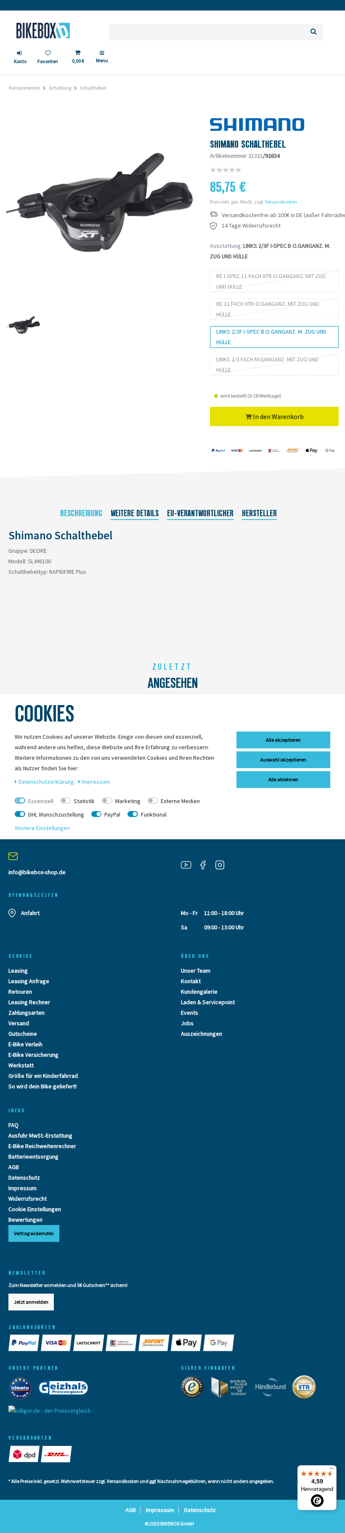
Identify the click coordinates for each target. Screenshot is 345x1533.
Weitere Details (135, 513)
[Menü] (331, 1470)
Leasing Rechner (29, 1002)
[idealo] (22, 1390)
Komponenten (24, 88)
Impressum (22, 1188)
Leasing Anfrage (28, 981)
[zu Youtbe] (189, 864)
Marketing (128, 801)
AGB (13, 1167)
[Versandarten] (24, 1453)
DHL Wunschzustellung (56, 814)
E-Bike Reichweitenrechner (42, 1146)
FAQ (13, 1125)
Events (189, 1012)
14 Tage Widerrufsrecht (251, 225)
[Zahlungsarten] (24, 1342)
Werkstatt (21, 1065)
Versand (18, 1023)
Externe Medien (180, 801)
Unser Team (195, 970)
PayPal (112, 814)
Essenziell (40, 801)
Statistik (84, 801)
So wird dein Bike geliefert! (42, 1086)
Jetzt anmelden (31, 1302)
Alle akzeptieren (283, 740)
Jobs (187, 1023)
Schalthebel (93, 88)
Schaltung (60, 88)
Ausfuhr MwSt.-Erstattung (40, 1135)
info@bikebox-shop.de (37, 872)
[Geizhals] (65, 1390)
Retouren (20, 991)
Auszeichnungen (201, 1033)
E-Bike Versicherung (33, 1054)
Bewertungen (25, 1219)
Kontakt (191, 981)
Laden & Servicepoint (208, 1002)
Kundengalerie (199, 991)
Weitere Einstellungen (42, 828)
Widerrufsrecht (27, 1198)
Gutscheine (22, 1033)
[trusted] (195, 1389)
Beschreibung (81, 513)
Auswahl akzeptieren (283, 759)
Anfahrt (30, 913)
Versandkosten (281, 202)
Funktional (154, 814)
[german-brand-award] (232, 1389)
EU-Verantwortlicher (200, 513)
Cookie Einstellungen (34, 1209)
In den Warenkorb (278, 416)
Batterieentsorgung (33, 1156)
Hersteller (259, 513)
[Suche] (313, 32)
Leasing (18, 970)
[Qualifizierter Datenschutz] (306, 1389)
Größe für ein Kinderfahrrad (43, 1075)
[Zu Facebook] (206, 864)
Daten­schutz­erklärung (47, 781)
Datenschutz (24, 1177)
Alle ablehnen (283, 779)
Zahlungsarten (26, 1012)
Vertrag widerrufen (34, 1233)
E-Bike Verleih (25, 1044)
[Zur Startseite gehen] (43, 30)
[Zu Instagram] (223, 864)
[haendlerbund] (273, 1389)
